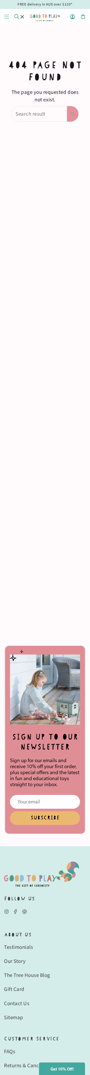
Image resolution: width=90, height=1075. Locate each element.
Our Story (15, 961)
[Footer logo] (41, 874)
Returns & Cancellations (31, 1065)
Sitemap (13, 1017)
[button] (62, 1068)
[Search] (72, 114)
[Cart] (83, 16)
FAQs (9, 1051)
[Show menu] (7, 16)
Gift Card (14, 989)
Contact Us (16, 1003)
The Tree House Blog (27, 975)
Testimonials (18, 947)
